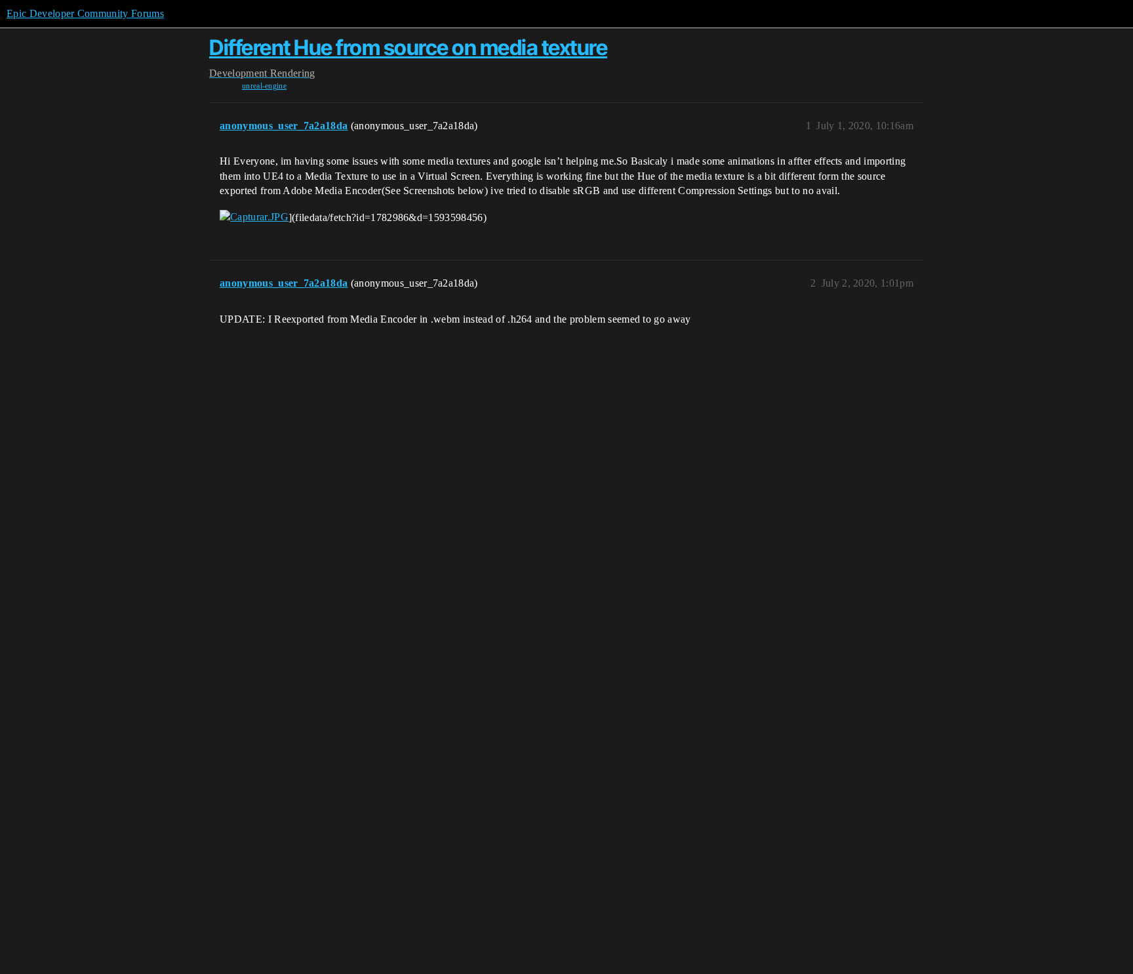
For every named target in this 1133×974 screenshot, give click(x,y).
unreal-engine (264, 86)
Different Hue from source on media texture (408, 47)
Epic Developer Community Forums (85, 13)
